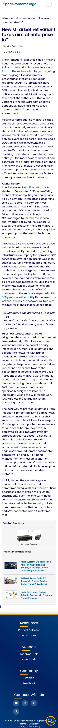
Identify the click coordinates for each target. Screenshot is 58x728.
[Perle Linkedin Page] (25, 703)
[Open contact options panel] (51, 721)
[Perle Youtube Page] (16, 703)
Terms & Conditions (29, 723)
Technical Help (29, 654)
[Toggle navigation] (48, 4)
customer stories (28, 499)
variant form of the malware (27, 69)
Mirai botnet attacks (37, 187)
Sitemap (29, 678)
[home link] (19, 4)
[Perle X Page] (16, 711)
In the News (29, 635)
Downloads (29, 659)
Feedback (29, 683)
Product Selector (29, 630)
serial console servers (27, 447)
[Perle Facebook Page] (34, 703)
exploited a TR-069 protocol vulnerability (28, 295)
